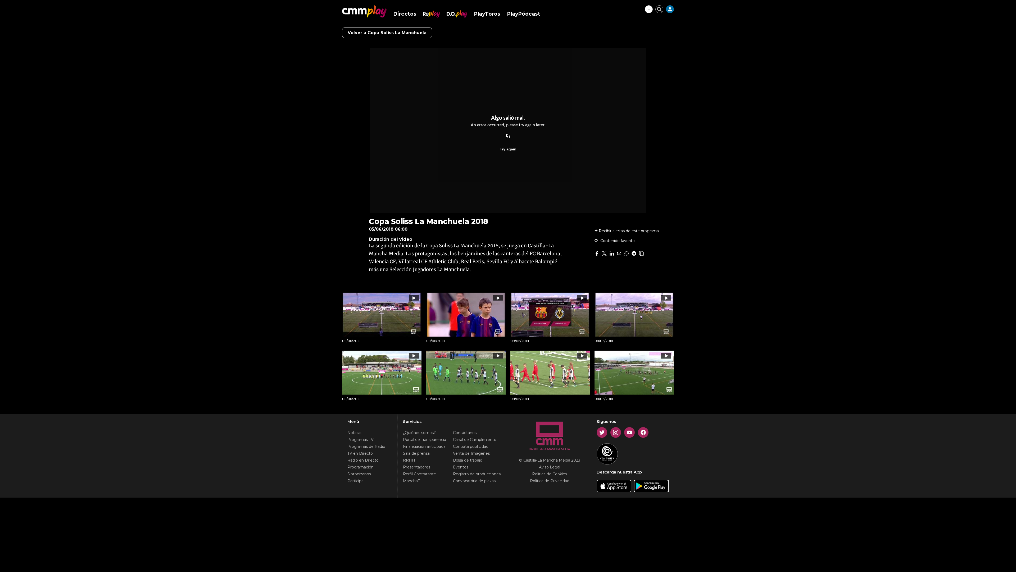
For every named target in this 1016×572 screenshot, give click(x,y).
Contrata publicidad (470, 446)
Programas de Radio (366, 446)
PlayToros (487, 14)
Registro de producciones (477, 474)
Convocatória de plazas (474, 481)
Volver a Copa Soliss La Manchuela (387, 32)
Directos (404, 14)
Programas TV (360, 439)
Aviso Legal (549, 467)
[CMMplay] (364, 11)
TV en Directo (360, 453)
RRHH (409, 460)
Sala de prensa (416, 453)
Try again (508, 149)
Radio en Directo (363, 460)
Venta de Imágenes (471, 453)
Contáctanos (465, 432)
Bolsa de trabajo (467, 460)
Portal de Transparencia (424, 439)
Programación (360, 467)
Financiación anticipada (424, 446)
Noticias (354, 432)
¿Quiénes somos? (419, 432)
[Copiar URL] (508, 136)
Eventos (460, 467)
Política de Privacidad (549, 481)
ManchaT (411, 481)
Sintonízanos (359, 474)
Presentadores (416, 467)
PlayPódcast (523, 14)
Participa (355, 481)
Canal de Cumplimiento (474, 439)
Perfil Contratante (419, 474)
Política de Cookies (549, 474)
